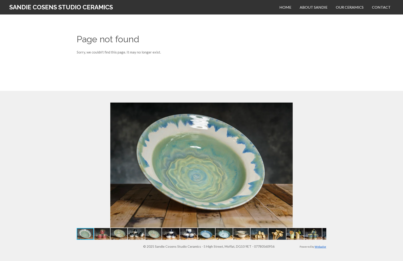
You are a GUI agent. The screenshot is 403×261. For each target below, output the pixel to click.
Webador (320, 246)
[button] (322, 107)
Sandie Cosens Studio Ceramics (61, 7)
